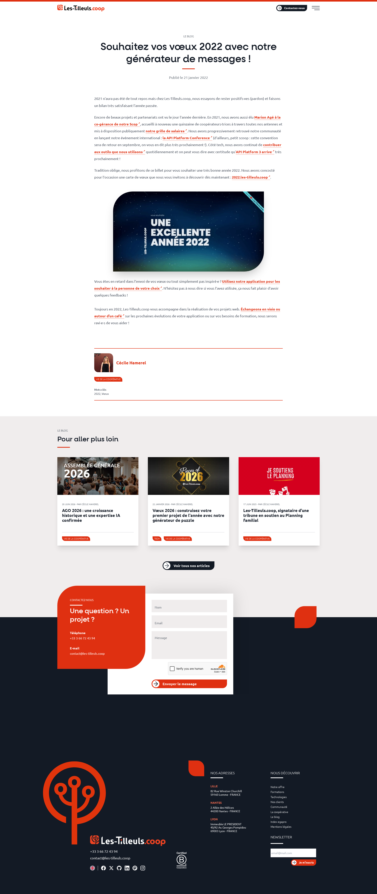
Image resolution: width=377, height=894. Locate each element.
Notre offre (278, 787)
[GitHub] (119, 868)
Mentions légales (281, 827)
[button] (188, 565)
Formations (277, 792)
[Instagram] (142, 868)
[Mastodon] (135, 868)
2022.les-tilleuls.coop (250, 177)
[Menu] (316, 8)
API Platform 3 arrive (254, 151)
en (270, 8)
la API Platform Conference (186, 137)
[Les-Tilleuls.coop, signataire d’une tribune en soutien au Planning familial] (279, 476)
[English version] (92, 868)
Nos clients (277, 802)
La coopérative (279, 812)
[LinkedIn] (127, 868)
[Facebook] (103, 868)
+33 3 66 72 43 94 (104, 851)
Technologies (279, 797)
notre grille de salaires (165, 131)
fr (265, 8)
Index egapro (278, 822)
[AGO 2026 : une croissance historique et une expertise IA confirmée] (97, 476)
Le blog (275, 817)
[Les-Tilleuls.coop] (80, 8)
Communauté (279, 807)
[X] (111, 868)
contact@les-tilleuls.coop (110, 858)
